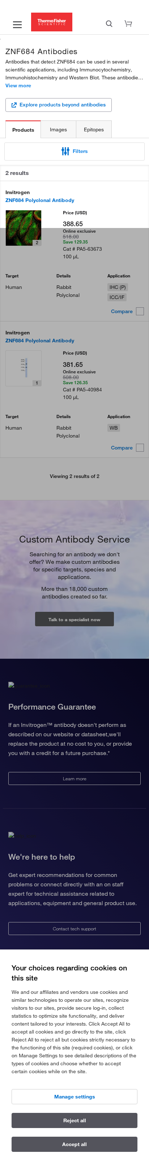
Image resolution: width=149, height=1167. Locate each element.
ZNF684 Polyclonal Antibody (39, 200)
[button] (74, 151)
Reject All (74, 1120)
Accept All (74, 1144)
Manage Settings (74, 1096)
